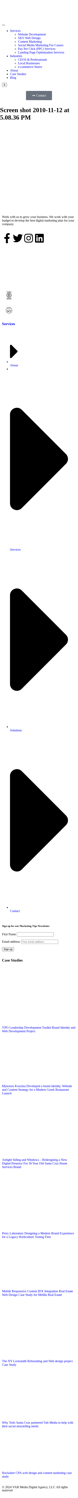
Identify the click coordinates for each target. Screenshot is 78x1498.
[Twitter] (18, 238)
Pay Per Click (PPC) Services (36, 48)
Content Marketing (30, 41)
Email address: (11, 941)
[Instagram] (29, 238)
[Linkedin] (39, 238)
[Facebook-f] (7, 238)
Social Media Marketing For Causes (40, 45)
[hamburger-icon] (3, 25)
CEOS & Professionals (32, 59)
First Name (9, 934)
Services (15, 30)
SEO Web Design (29, 38)
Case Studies (18, 74)
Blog (13, 77)
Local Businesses (29, 63)
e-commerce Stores (30, 67)
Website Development (32, 34)
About (14, 70)
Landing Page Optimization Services (41, 52)
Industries (16, 56)
